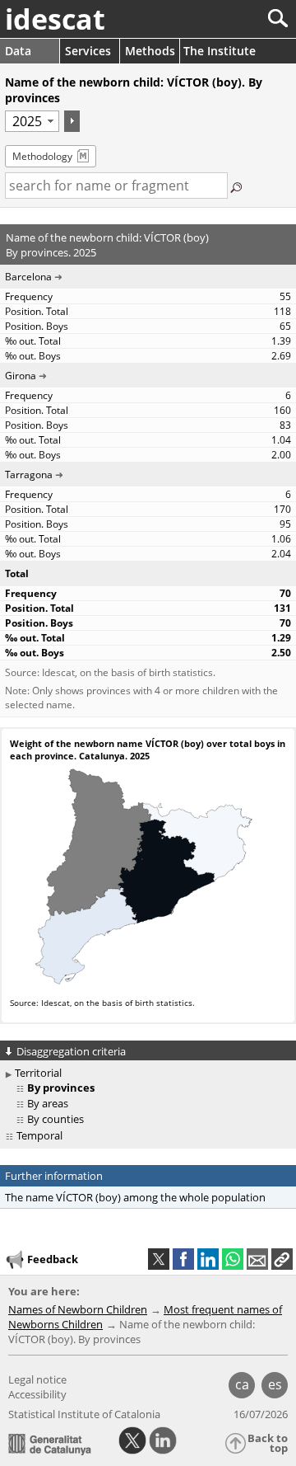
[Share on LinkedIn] (208, 1259)
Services (88, 51)
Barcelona (28, 277)
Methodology (42, 156)
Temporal (39, 1135)
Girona (20, 376)
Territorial (38, 1072)
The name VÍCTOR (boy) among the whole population (135, 1197)
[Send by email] (257, 1259)
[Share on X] (158, 1259)
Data (18, 51)
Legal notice (37, 1379)
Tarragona (29, 475)
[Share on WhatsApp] (232, 1259)
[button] (282, 1259)
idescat (55, 19)
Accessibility (37, 1394)
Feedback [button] (52, 1259)
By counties (55, 1118)
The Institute (219, 51)
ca (242, 1384)
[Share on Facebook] (183, 1259)
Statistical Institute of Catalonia (84, 1414)
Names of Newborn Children (77, 1309)
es (275, 1384)
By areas (47, 1103)
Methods (150, 51)
